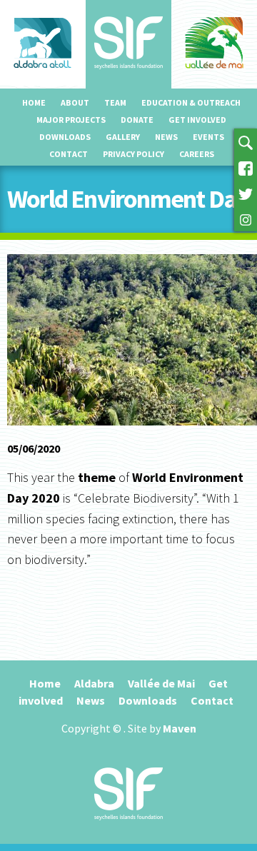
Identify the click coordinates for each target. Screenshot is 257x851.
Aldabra (94, 683)
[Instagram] (245, 218)
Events (208, 136)
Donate (137, 119)
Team (115, 102)
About (75, 102)
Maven (179, 728)
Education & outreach (191, 102)
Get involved (197, 119)
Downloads (65, 136)
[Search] (245, 141)
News (166, 136)
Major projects (71, 119)
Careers (196, 153)
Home (34, 102)
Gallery (123, 136)
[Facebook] (245, 167)
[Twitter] (245, 193)
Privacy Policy (133, 153)
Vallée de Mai (161, 683)
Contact (68, 153)
